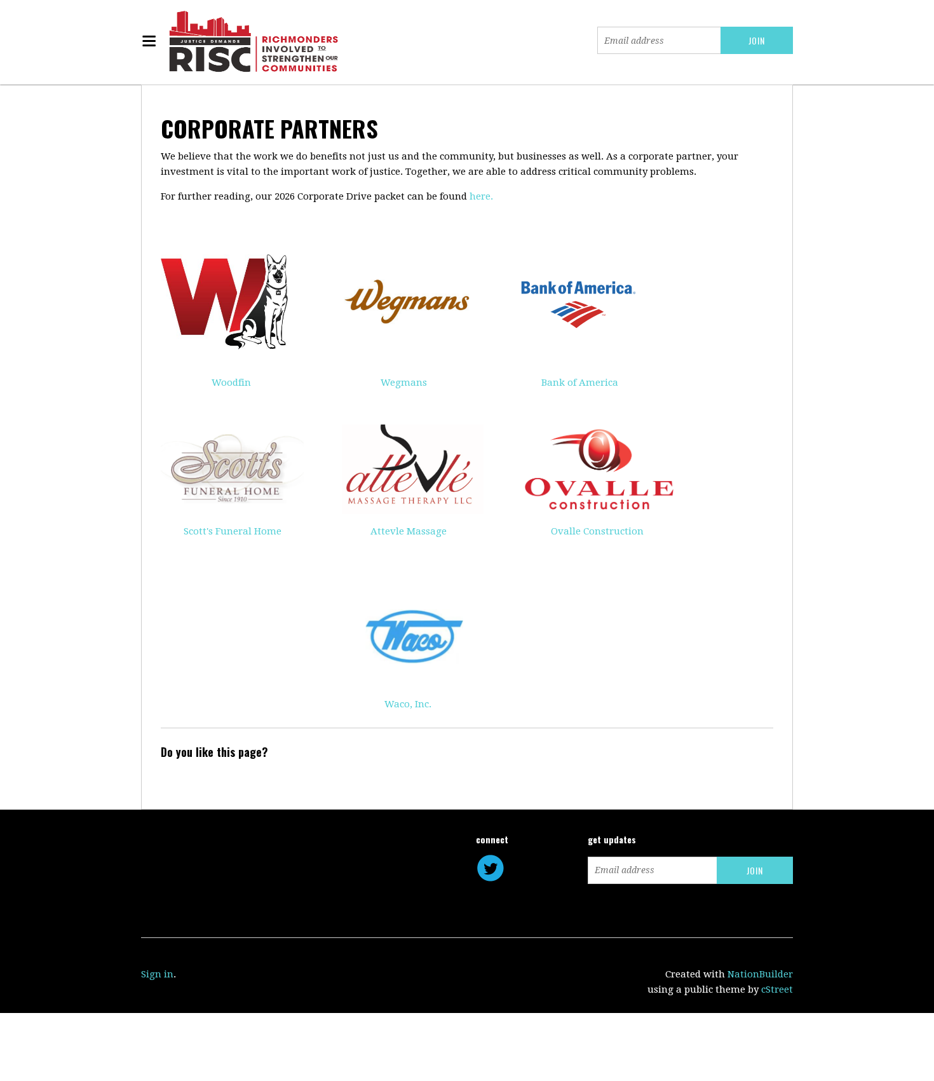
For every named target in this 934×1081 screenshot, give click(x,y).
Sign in (157, 974)
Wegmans (404, 382)
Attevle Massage (408, 531)
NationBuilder (760, 974)
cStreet (777, 989)
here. (481, 196)
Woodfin (231, 382)
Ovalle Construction (597, 531)
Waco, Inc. (407, 704)
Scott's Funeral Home (232, 531)
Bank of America (579, 382)
